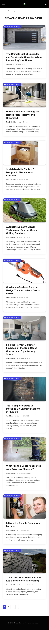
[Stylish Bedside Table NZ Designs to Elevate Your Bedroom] (24, 153)
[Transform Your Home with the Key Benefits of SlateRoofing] (24, 561)
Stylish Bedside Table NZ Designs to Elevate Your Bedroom (20, 172)
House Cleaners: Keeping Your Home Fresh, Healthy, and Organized (23, 114)
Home (5, 11)
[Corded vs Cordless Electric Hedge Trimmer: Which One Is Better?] (24, 271)
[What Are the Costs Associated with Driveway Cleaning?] (24, 449)
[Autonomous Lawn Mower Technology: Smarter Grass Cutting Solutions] (24, 210)
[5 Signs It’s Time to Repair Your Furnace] (24, 506)
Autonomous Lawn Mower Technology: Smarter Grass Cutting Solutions (21, 230)
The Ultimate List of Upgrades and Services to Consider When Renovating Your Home (24, 57)
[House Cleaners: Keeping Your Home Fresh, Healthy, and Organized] (24, 95)
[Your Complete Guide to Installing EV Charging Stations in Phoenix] (24, 389)
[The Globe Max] (24, 4)
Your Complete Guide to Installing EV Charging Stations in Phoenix (23, 408)
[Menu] (3, 4)
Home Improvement (12, 27)
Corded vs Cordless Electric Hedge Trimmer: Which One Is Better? (23, 290)
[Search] (45, 4)
